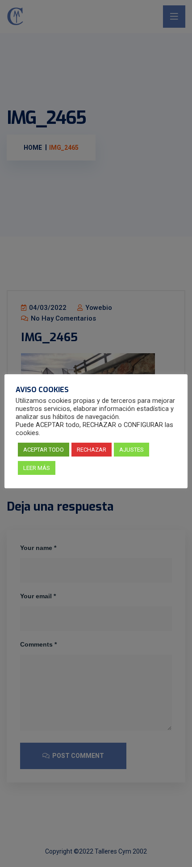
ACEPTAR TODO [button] (43, 449)
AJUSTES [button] (131, 449)
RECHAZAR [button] (91, 449)
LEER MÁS (36, 468)
